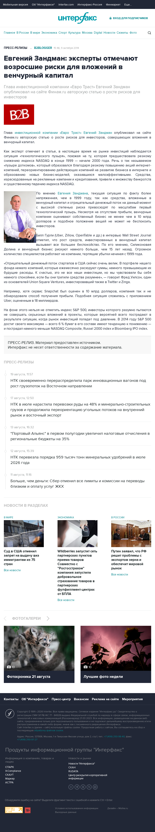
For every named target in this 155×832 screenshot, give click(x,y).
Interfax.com (66, 4)
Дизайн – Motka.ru (117, 808)
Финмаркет (113, 4)
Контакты (11, 699)
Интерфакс (77, 18)
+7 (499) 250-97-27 (27, 739)
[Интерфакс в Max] (95, 787)
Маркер (10, 778)
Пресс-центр (61, 699)
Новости (109, 32)
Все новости (12, 570)
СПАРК (9, 767)
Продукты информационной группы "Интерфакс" (64, 750)
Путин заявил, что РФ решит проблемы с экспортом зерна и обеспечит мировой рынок (129, 559)
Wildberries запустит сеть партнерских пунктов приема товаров (77, 572)
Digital (98, 32)
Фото (133, 32)
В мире (35, 32)
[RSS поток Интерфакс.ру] (89, 787)
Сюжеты (122, 32)
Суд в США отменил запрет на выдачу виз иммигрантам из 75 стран (21, 557)
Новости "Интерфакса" (81, 763)
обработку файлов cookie (48, 730)
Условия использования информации (76, 808)
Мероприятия (132, 699)
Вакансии (81, 699)
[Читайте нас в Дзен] (71, 787)
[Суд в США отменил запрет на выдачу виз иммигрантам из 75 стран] (24, 546)
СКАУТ (9, 774)
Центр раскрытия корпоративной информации (87, 777)
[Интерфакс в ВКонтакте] (83, 787)
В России (23, 32)
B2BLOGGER (43, 48)
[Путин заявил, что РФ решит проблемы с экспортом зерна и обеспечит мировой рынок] (131, 546)
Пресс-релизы (15, 48)
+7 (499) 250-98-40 (114, 736)
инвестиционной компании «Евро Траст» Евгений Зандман (63, 133)
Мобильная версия (15, 4)
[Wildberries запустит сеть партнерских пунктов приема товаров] (77, 546)
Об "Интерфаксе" (43, 4)
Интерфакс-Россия (90, 4)
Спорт (63, 32)
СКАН (71, 767)
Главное (9, 32)
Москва (87, 32)
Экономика (49, 32)
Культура (74, 32)
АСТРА (9, 782)
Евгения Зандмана (73, 193)
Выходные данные (65, 812)
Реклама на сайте (105, 699)
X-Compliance (13, 771)
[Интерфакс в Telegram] (77, 787)
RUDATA (73, 771)
